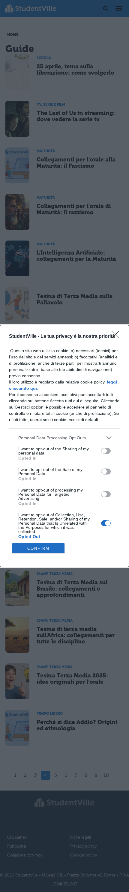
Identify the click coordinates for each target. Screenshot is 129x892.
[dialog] (64, 446)
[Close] (117, 336)
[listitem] (64, 438)
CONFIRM (38, 548)
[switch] (106, 451)
